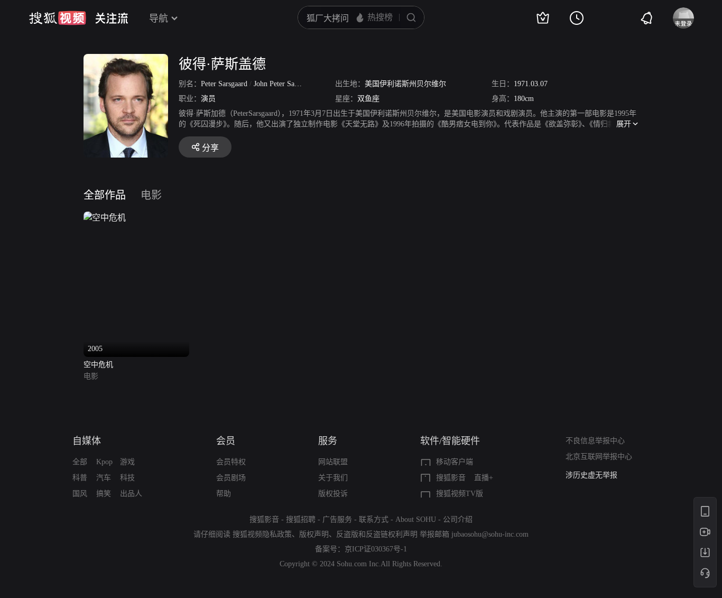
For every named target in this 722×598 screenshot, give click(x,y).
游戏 (127, 462)
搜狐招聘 (301, 519)
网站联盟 (333, 462)
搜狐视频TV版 (459, 494)
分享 (210, 147)
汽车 (103, 478)
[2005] (105, 217)
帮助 (223, 494)
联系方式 (373, 519)
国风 (79, 494)
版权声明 (314, 534)
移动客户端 (454, 462)
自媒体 (86, 441)
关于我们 (333, 478)
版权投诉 (333, 494)
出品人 (131, 494)
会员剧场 (231, 478)
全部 (79, 462)
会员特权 (231, 462)
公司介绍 (458, 519)
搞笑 (103, 494)
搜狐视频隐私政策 (262, 534)
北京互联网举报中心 (599, 457)
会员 (225, 441)
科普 (79, 478)
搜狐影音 (451, 478)
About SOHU (415, 519)
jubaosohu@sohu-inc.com (490, 534)
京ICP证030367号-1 (376, 549)
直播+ (483, 478)
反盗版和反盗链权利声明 (377, 534)
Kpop (104, 462)
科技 (127, 478)
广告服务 (337, 519)
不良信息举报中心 (595, 441)
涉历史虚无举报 (591, 475)
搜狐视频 (57, 17)
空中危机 (98, 365)
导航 (158, 18)
